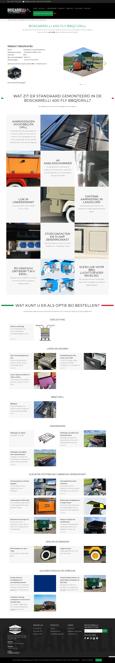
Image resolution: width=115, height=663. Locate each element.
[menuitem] (55, 13)
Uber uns (69, 8)
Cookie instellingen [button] (87, 660)
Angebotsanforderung (43, 13)
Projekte (61, 8)
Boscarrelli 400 (23, 20)
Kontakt (87, 8)
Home (35, 8)
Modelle (42, 8)
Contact (52, 628)
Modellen (15, 20)
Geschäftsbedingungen (57, 634)
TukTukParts (70, 628)
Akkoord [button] (98, 660)
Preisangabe (52, 8)
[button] (80, 84)
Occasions (78, 8)
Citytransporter (71, 634)
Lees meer (13, 339)
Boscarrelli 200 (37, 631)
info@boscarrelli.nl (13, 653)
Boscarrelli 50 (37, 628)
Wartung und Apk (55, 631)
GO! (104, 631)
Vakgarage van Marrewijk (74, 631)
